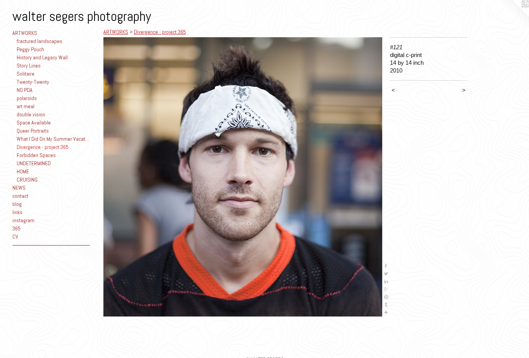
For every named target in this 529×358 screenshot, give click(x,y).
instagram (23, 220)
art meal (25, 106)
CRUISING (27, 179)
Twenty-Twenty (33, 81)
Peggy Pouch (30, 49)
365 (16, 228)
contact (20, 195)
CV (15, 236)
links (17, 212)
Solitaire (25, 73)
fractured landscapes (39, 41)
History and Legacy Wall (42, 57)
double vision (31, 114)
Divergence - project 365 (43, 147)
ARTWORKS (24, 32)
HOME (23, 171)
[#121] (242, 176)
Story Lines (29, 65)
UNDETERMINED (34, 163)
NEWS (19, 187)
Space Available (34, 122)
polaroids (27, 98)
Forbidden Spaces (36, 155)
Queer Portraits (33, 130)
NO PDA (25, 89)
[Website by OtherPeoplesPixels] (513, 15)
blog (17, 204)
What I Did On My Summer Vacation (53, 138)
